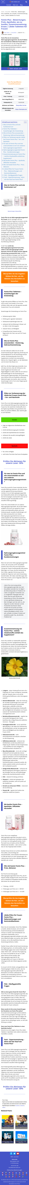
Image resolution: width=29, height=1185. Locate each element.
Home (2, 11)
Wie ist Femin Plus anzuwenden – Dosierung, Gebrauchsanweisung (13, 134)
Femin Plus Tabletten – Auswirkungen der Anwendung (13, 130)
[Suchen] (26, 2)
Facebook (17, 1105)
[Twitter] (14, 1153)
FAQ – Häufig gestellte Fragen (13, 175)
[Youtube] (18, 1153)
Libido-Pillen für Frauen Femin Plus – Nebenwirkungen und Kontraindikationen (13, 171)
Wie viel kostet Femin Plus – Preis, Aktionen (13, 166)
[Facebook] (11, 1153)
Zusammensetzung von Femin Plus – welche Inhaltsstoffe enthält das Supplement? (14, 156)
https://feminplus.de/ (21, 109)
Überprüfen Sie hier (21, 105)
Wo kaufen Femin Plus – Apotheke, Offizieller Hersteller (14, 161)
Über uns (15, 5)
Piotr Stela (6, 32)
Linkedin (22, 1105)
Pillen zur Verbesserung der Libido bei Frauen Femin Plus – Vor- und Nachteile (14, 139)
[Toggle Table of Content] (24, 122)
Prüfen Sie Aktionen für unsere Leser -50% (14, 462)
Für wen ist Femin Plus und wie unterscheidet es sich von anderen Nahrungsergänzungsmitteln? (14, 146)
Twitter (3, 1107)
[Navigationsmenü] (3, 1)
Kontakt (8, 5)
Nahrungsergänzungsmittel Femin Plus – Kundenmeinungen (14, 151)
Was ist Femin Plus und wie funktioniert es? (11, 126)
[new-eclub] (14, 1)
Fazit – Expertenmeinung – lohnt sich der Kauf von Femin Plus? (14, 178)
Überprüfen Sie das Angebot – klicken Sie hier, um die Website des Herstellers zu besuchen (14, 277)
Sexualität (7, 11)
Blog (21, 5)
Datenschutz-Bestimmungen (14, 1170)
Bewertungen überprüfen (14, 211)
